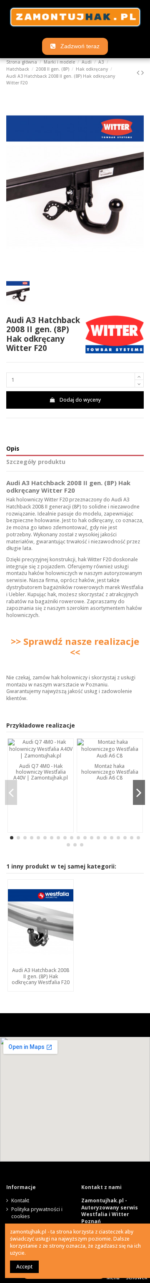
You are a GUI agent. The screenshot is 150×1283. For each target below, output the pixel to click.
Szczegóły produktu (35, 462)
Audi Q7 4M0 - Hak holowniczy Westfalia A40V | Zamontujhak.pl (40, 772)
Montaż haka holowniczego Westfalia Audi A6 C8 (109, 772)
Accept (24, 1266)
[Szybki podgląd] (41, 962)
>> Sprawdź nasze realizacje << (75, 646)
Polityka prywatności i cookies (36, 1213)
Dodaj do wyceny (80, 399)
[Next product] (142, 72)
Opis (12, 448)
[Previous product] (139, 72)
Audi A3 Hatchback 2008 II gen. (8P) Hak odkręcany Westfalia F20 (41, 976)
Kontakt (20, 1200)
